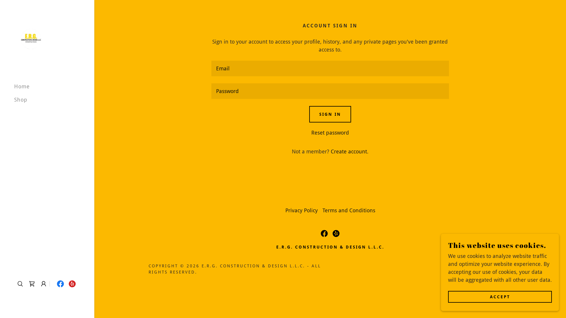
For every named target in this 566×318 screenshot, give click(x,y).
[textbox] (330, 68)
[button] (44, 284)
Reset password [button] (330, 133)
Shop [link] (20, 100)
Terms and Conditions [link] (349, 210)
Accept (500, 296)
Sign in (330, 114)
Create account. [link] (349, 151)
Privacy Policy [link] (301, 210)
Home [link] (22, 86)
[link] (30, 39)
